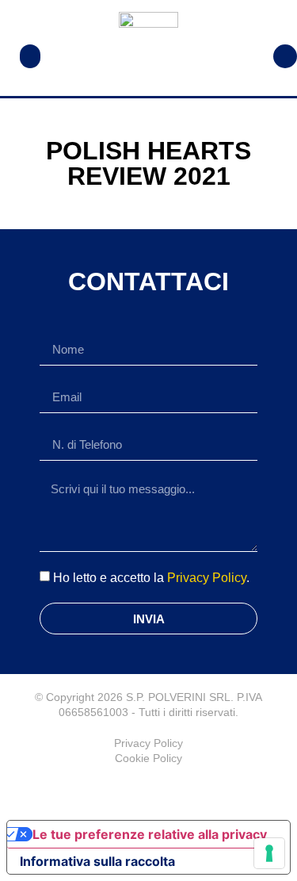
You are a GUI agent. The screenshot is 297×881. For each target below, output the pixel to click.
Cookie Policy (148, 758)
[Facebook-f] (149, 790)
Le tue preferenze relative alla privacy (149, 834)
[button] (30, 56)
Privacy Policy (206, 577)
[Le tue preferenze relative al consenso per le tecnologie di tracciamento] (269, 853)
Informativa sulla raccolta (97, 861)
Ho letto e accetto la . (151, 577)
